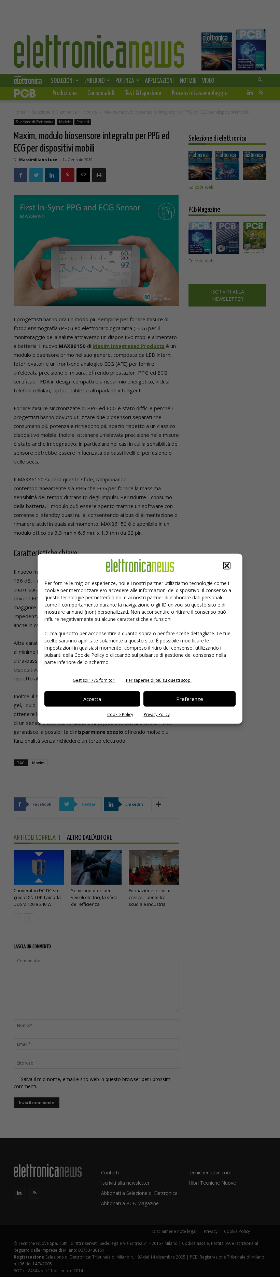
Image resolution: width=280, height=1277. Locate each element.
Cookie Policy (120, 714)
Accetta (92, 698)
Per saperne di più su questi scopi (159, 680)
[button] (226, 565)
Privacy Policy (157, 714)
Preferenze (189, 698)
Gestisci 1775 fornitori (94, 680)
